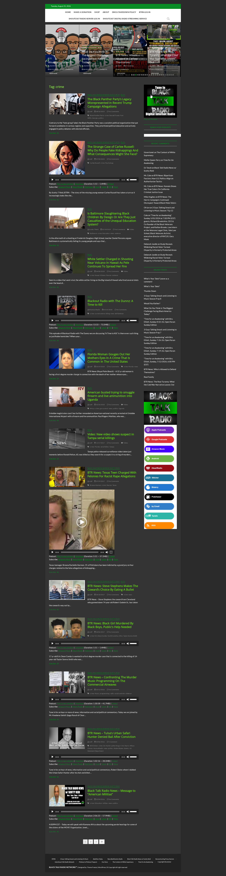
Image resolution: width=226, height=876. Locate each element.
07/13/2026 (129, 66)
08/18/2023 (100, 111)
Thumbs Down (150, 291)
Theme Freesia (92, 867)
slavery (126, 748)
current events (100, 314)
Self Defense (119, 314)
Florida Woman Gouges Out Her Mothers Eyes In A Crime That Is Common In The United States (108, 357)
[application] (94, 179)
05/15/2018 (107, 310)
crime (107, 115)
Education (106, 233)
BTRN (127, 51)
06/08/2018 (100, 271)
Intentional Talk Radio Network (64, 862)
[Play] (52, 179)
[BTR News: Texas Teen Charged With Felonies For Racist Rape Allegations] (67, 477)
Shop (97, 12)
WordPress (102, 867)
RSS (110, 187)
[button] (82, 522)
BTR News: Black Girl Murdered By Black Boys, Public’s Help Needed (110, 625)
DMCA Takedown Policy (124, 12)
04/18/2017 (100, 595)
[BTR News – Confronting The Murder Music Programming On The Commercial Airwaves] (67, 682)
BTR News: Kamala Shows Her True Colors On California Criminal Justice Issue (160, 189)
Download (79, 184)
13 (155, 74)
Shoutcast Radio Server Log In (84, 19)
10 (149, 74)
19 (167, 74)
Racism (108, 275)
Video (132, 229)
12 (153, 74)
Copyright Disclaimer (164, 862)
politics (101, 118)
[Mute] (128, 179)
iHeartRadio (77, 187)
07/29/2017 (100, 481)
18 (165, 74)
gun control (104, 408)
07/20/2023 (100, 159)
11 (151, 74)
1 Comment (113, 742)
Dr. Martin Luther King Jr (112, 746)
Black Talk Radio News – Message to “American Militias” (111, 792)
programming (104, 693)
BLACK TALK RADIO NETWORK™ (63, 867)
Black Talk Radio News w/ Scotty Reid (103, 95)
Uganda (121, 408)
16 (161, 74)
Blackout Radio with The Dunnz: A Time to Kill (110, 302)
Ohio (121, 636)
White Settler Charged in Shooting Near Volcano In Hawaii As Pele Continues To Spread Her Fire (110, 262)
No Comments (67, 69)
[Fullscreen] (111, 552)
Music (97, 693)
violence (118, 233)
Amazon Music (64, 187)
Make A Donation (82, 12)
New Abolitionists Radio (115, 859)
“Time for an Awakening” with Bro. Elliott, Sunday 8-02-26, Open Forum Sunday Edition (159, 322)
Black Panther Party (97, 115)
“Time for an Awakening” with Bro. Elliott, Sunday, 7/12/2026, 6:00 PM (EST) (159, 361)
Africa (92, 408)
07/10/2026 (163, 66)
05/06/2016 (100, 742)
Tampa (111, 447)
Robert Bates (118, 748)
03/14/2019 (106, 229)
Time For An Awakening (145, 862)
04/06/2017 (100, 632)
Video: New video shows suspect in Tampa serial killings (110, 436)
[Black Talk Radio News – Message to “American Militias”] (67, 795)
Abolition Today (98, 859)
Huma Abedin (98, 748)
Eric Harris (125, 746)
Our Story (105, 862)
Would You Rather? (59, 62)
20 (169, 74)
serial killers (105, 447)
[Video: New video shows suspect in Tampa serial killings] (67, 439)
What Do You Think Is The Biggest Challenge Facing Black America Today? (95, 57)
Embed (111, 184)
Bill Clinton (94, 746)
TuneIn (104, 187)
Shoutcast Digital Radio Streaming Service (125, 19)
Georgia (95, 118)
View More (53, 73)
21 (171, 74)
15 (159, 74)
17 (163, 74)
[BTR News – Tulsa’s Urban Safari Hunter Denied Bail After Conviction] (67, 738)
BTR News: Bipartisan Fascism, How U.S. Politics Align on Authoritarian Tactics (158, 178)
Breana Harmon (95, 485)
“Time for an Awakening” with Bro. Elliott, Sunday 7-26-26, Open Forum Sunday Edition (159, 340)
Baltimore (93, 233)
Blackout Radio (94, 310)
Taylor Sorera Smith (130, 636)
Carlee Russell (95, 163)
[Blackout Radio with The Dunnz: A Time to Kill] (67, 305)
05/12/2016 (100, 690)
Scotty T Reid (93, 229)
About (106, 12)
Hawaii (97, 275)
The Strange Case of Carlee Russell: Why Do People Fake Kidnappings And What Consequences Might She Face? (112, 150)
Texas (114, 485)
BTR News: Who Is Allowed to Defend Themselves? (127, 58)
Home (68, 12)
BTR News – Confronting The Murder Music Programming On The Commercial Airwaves (112, 680)
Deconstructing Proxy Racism (164, 859)
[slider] (133, 179)
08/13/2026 (53, 69)
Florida (131, 367)
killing (108, 314)
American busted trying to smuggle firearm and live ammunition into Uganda (110, 395)
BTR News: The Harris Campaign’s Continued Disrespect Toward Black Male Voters (160, 200)
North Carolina (113, 636)
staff (119, 66)
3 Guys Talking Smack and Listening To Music (92, 46)
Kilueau (103, 275)
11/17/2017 (100, 443)
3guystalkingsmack (57, 66)
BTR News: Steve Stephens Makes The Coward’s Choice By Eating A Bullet (112, 587)
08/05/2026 (87, 69)
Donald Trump (114, 115)
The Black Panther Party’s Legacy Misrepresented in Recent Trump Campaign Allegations (109, 102)
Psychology (109, 163)
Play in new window (65, 184)
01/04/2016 (100, 799)
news (112, 233)
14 (157, 74)
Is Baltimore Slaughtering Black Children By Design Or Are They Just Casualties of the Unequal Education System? (111, 218)
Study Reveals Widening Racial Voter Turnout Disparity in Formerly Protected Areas (160, 247)
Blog (50, 58)
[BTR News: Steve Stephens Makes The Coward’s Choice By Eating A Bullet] (67, 590)
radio (112, 693)
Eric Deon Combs (101, 636)
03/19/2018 (100, 367)
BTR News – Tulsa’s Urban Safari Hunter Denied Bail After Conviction (111, 735)
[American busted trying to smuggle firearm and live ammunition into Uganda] (67, 397)
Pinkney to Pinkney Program (88, 862)
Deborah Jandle (150, 244)
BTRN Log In (144, 12)
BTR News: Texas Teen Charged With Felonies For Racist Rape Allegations (111, 474)
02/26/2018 (100, 405)
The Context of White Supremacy (123, 862)
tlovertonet (149, 152)
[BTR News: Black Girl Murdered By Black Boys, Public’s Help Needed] (67, 628)
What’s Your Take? (152, 286)
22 (173, 74)
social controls (119, 693)
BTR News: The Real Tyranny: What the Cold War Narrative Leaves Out (164, 57)
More (115, 187)
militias (105, 803)
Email (97, 187)
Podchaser (88, 187)
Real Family (149, 377)
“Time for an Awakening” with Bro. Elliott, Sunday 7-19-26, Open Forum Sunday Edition (159, 351)
